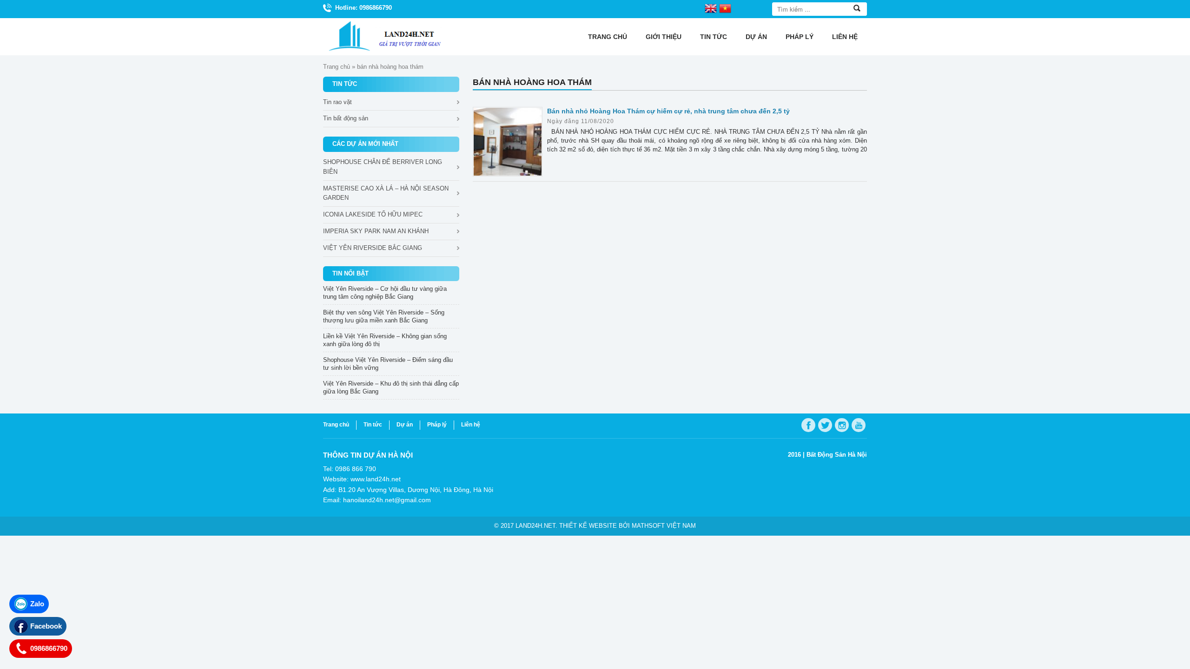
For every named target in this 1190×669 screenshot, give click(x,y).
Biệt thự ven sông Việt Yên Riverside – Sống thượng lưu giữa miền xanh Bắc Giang (383, 316)
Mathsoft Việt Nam (664, 525)
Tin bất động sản (345, 118)
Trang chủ (607, 36)
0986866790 (48, 648)
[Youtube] (859, 425)
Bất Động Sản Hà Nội (837, 454)
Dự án (756, 36)
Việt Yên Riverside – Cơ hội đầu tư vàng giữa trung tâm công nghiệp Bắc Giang (385, 292)
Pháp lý (799, 36)
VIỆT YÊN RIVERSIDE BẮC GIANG (372, 247)
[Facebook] (808, 425)
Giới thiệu (663, 36)
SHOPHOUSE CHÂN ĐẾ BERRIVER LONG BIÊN (382, 166)
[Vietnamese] (725, 8)
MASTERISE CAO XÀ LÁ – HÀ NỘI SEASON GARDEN (386, 193)
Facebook (46, 626)
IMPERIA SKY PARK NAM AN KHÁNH (376, 231)
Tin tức (713, 36)
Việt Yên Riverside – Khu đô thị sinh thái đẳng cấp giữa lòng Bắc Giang (391, 387)
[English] (711, 8)
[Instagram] (842, 425)
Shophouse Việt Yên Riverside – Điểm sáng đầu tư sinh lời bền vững (388, 363)
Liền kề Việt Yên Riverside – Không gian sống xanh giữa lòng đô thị (385, 340)
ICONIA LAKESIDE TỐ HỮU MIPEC (373, 214)
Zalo (37, 604)
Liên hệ (845, 36)
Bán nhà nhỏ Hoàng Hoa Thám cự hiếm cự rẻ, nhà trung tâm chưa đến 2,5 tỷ (668, 111)
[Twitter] (825, 425)
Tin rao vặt (337, 101)
